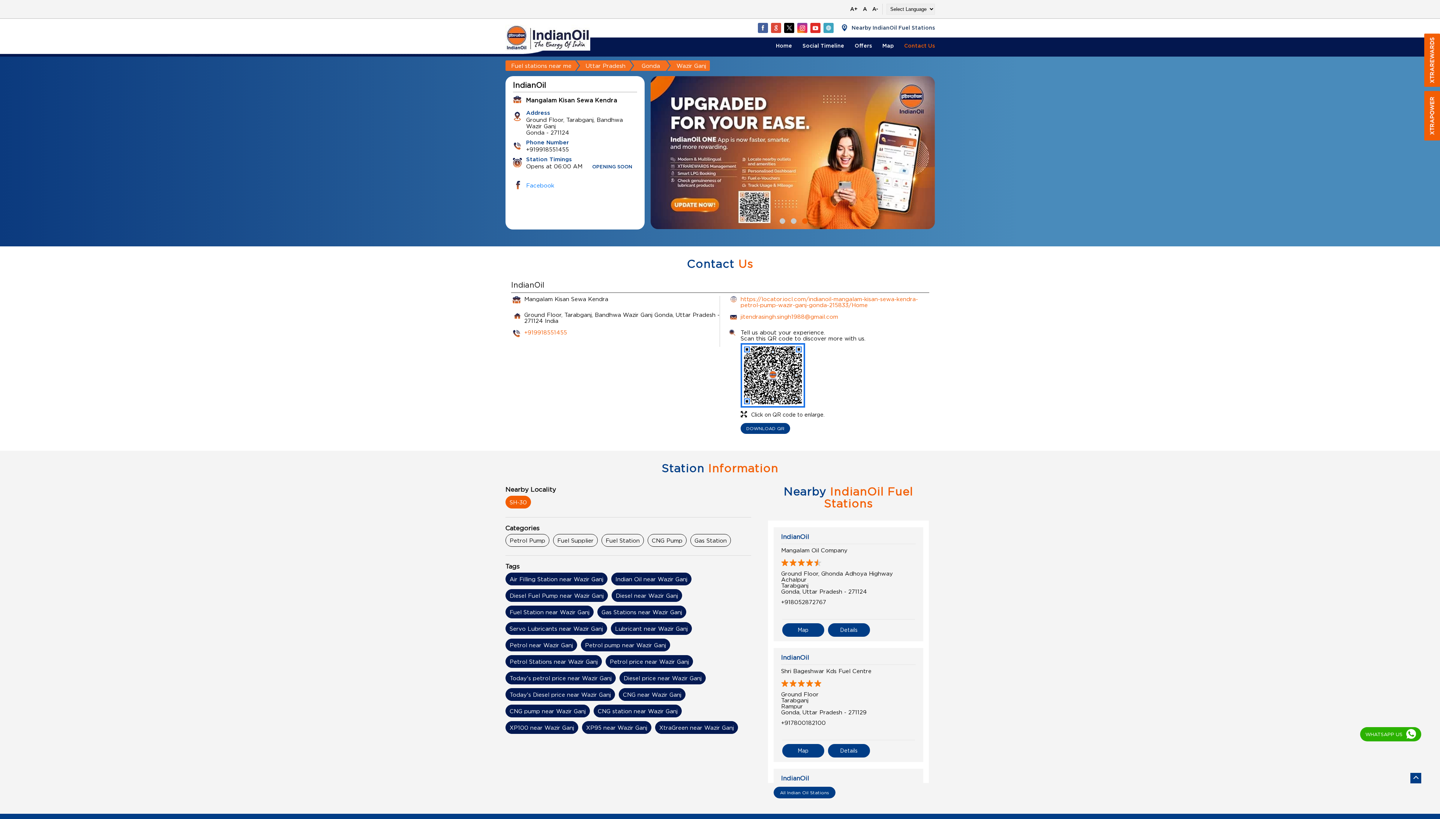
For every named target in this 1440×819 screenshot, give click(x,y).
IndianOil (795, 536)
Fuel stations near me (541, 66)
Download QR (765, 428)
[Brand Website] (828, 27)
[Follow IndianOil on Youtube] (815, 27)
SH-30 (518, 502)
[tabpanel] (793, 152)
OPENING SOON (612, 167)
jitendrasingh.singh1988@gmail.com (789, 317)
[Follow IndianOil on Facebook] (762, 27)
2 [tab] (793, 220)
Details (849, 630)
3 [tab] (804, 220)
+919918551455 (545, 332)
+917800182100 (803, 723)
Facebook (540, 185)
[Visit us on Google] (776, 27)
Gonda (651, 66)
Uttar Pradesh (606, 66)
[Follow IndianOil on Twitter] (789, 27)
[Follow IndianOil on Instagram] (802, 27)
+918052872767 (803, 602)
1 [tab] (781, 220)
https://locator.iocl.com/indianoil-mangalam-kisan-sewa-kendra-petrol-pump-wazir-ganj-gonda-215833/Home (829, 302)
